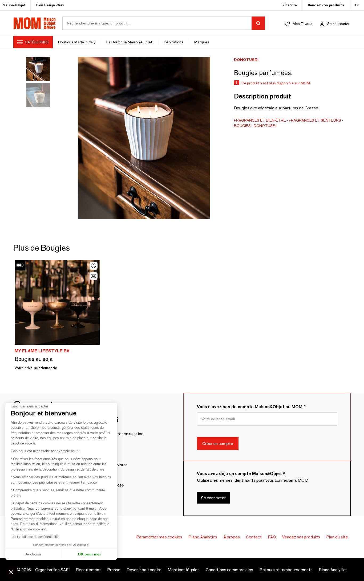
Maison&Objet (14, 5)
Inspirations (173, 42)
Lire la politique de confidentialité (35, 537)
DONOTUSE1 (265, 125)
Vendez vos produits (326, 5)
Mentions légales (184, 569)
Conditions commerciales (229, 569)
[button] (11, 572)
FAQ (272, 536)
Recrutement (88, 569)
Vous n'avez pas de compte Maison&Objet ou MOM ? (251, 406)
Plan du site (337, 536)
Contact (254, 536)
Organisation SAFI (52, 569)
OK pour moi (89, 554)
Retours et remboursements (286, 569)
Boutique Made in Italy (76, 42)
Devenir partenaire (144, 569)
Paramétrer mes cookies (159, 536)
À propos (231, 536)
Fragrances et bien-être (260, 120)
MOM (34, 23)
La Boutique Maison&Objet (129, 42)
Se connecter (338, 23)
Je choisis (33, 554)
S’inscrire (289, 5)
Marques (201, 42)
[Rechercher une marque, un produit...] (258, 23)
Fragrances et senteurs (315, 120)
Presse (113, 569)
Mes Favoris (302, 23)
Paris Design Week (50, 5)
